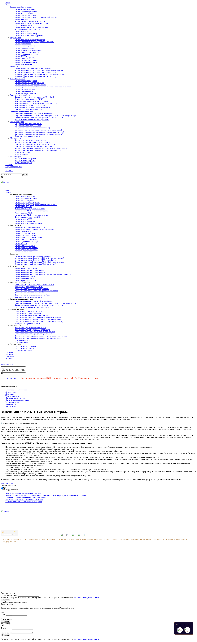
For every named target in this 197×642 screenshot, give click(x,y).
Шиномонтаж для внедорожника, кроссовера (32, 142)
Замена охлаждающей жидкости (27, 15)
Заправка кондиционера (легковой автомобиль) (33, 113)
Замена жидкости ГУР (23, 19)
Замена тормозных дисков (25, 89)
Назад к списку (7, 483)
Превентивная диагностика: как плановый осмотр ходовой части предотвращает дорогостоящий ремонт (46, 495)
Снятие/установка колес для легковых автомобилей (35, 144)
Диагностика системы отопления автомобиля (32, 107)
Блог (16, 378)
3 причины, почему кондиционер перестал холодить (25, 498)
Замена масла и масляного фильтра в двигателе (33, 68)
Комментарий (6, 619)
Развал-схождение (17, 122)
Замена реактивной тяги (24, 64)
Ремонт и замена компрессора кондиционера (32, 120)
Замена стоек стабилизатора (25, 48)
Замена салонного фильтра (25, 13)
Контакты (9, 165)
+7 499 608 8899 (7, 365)
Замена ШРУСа (21, 56)
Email (3, 614)
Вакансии (9, 171)
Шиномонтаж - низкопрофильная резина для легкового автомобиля (41, 148)
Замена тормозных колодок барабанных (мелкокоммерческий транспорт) (43, 87)
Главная (8, 378)
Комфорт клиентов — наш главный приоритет (23, 502)
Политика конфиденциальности (36, 575)
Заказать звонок (13, 369)
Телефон (4, 628)
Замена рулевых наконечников (26, 60)
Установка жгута (21, 154)
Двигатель (14, 66)
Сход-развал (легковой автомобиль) (28, 124)
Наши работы (29, 571)
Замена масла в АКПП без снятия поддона (31, 23)
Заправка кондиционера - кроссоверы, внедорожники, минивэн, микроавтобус (45, 115)
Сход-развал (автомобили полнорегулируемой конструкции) (38, 130)
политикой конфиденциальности (86, 598)
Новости (27, 562)
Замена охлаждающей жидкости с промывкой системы (36, 17)
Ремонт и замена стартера (25, 161)
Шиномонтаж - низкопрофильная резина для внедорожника (38, 150)
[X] (4, 488)
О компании (29, 553)
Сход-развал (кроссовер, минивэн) (28, 126)
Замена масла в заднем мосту (26, 34)
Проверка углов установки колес (27, 136)
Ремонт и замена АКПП (24, 25)
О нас (7, 3)
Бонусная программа (13, 167)
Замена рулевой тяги (23, 44)
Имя (2, 612)
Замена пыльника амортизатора (27, 52)
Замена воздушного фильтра (26, 11)
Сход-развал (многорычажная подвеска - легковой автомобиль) (39, 132)
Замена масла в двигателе (25, 9)
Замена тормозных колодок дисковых (29, 83)
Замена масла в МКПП (23, 31)
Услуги (8, 5)
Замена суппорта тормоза (24, 91)
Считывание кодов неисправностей (28, 109)
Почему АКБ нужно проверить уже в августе (23, 493)
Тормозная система (17, 79)
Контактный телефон (9, 595)
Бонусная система (31, 558)
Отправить (5, 600)
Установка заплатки (22, 152)
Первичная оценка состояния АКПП (29, 99)
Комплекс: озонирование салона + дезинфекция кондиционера (39, 118)
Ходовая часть (15, 38)
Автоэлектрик (15, 156)
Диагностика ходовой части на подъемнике (32, 101)
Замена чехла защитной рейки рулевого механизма (34, 42)
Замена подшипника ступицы (26, 54)
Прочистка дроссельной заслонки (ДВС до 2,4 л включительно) (39, 74)
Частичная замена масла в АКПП (27, 29)
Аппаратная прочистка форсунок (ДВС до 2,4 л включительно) (39, 70)
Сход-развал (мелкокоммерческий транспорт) (32, 128)
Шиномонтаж (15, 138)
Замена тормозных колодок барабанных (30, 85)
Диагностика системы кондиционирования (31, 105)
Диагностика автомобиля (20, 95)
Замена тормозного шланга (25, 93)
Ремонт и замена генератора (25, 159)
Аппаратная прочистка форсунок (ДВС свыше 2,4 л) (35, 72)
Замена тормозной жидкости (26, 81)
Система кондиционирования (21, 111)
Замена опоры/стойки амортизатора (28, 50)
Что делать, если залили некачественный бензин (24, 500)
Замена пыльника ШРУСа (25, 58)
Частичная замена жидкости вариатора (30, 21)
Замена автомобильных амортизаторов (30, 40)
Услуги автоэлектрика (23, 163)
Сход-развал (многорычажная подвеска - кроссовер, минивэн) (39, 134)
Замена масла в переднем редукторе (29, 36)
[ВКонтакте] (2, 488)
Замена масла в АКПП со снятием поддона (31, 27)
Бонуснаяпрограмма (9, 355)
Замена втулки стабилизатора (26, 62)
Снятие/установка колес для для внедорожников (33, 146)
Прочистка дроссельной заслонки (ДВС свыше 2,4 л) (35, 77)
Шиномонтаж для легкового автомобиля (30, 140)
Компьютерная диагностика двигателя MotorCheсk (34, 97)
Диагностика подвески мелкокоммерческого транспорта (36, 103)
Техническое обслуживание (21, 7)
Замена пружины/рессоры (25, 46)
